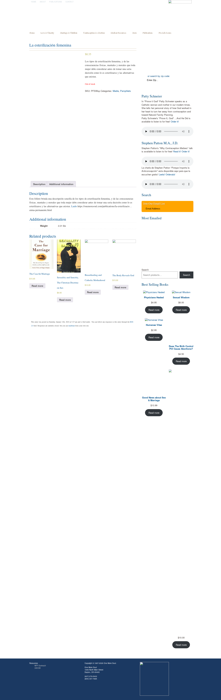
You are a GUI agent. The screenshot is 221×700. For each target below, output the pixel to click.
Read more (37, 285)
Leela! (162, 174)
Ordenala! (170, 174)
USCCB (38, 668)
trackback (71, 325)
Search (145, 269)
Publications (55, 2)
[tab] (39, 184)
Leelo (74, 206)
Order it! (175, 121)
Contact (69, 2)
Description (39, 184)
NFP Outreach (40, 665)
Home (33, 2)
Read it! (177, 151)
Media (116, 91)
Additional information (61, 184)
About (43, 2)
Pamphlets (125, 91)
